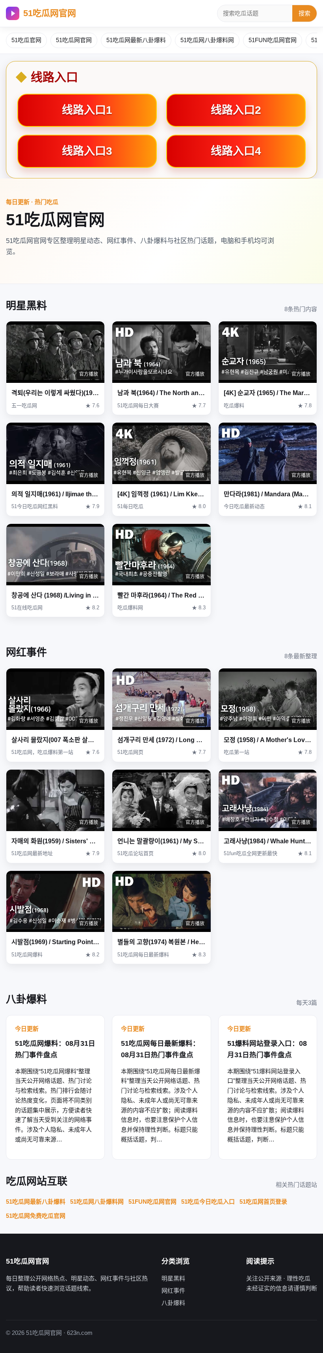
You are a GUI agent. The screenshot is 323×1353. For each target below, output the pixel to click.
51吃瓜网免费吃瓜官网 (35, 1215)
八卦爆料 (173, 1302)
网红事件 (173, 1290)
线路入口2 (236, 110)
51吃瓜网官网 (49, 13)
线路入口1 (87, 110)
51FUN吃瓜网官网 (273, 40)
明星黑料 (173, 1278)
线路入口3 (87, 151)
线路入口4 (236, 151)
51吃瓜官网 (26, 40)
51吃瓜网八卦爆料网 (207, 40)
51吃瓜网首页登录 (263, 1201)
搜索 (304, 13)
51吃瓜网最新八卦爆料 (136, 40)
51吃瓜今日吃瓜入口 (208, 1201)
